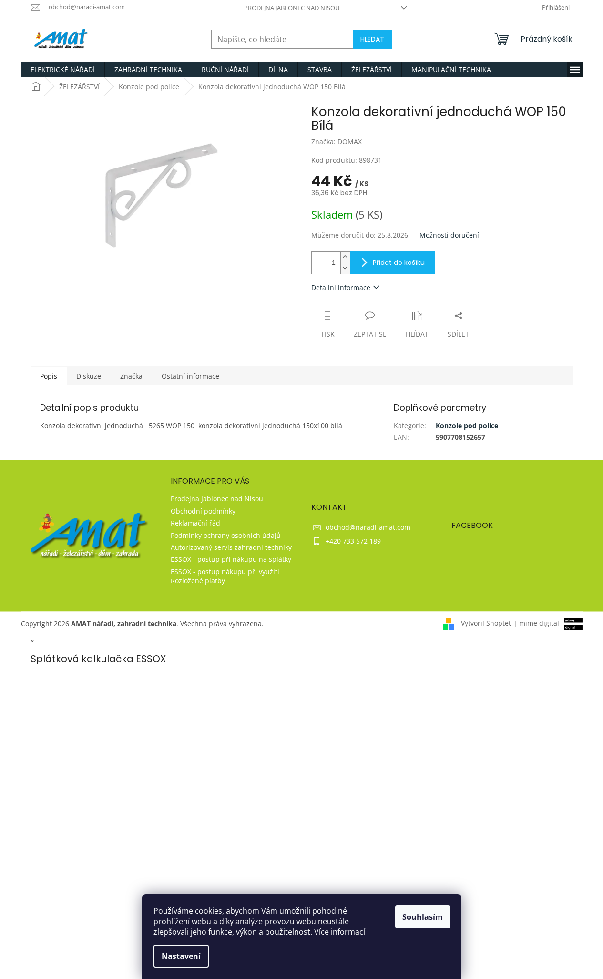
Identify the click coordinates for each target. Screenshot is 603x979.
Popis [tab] (48, 375)
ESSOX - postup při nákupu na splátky (231, 559)
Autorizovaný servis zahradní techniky (231, 547)
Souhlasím (422, 917)
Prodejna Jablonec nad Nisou (291, 7)
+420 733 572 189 (353, 541)
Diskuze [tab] (88, 375)
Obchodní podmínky (203, 511)
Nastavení (181, 956)
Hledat (372, 39)
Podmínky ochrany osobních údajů (226, 535)
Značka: (336, 141)
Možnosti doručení (449, 235)
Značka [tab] (131, 375)
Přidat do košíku (399, 262)
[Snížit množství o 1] (345, 268)
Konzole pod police (467, 425)
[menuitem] (62, 69)
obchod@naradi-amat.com (368, 527)
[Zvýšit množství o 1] (345, 257)
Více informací (339, 931)
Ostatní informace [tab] (190, 375)
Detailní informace (340, 287)
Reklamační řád (195, 522)
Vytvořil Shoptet (486, 623)
